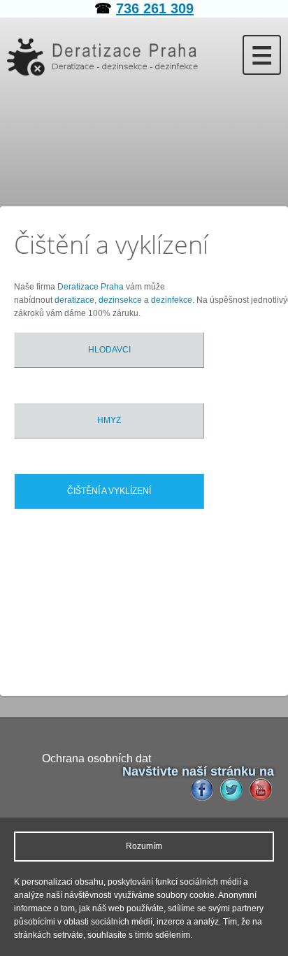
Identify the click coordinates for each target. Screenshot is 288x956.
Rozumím (144, 846)
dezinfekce (171, 300)
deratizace (74, 300)
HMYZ (109, 420)
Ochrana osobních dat (96, 758)
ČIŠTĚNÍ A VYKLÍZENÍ (109, 491)
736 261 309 (155, 8)
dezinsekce (120, 300)
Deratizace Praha (90, 287)
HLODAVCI (109, 350)
